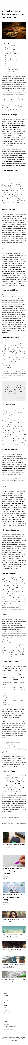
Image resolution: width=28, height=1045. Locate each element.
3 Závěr (8, 67)
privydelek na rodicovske (17, 255)
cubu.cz (4, 3)
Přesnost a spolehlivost (12, 53)
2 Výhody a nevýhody (12, 65)
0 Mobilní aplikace (11, 61)
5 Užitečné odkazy (11, 71)
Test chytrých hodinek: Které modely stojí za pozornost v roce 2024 (13, 870)
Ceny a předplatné (11, 57)
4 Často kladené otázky (12, 69)
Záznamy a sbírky (11, 52)
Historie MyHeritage (12, 46)
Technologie (23, 823)
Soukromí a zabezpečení (13, 55)
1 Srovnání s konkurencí (13, 63)
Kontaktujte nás (17, 817)
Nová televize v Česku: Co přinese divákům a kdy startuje (12, 897)
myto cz (9, 509)
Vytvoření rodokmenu (12, 48)
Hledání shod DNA (11, 50)
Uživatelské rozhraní (12, 59)
